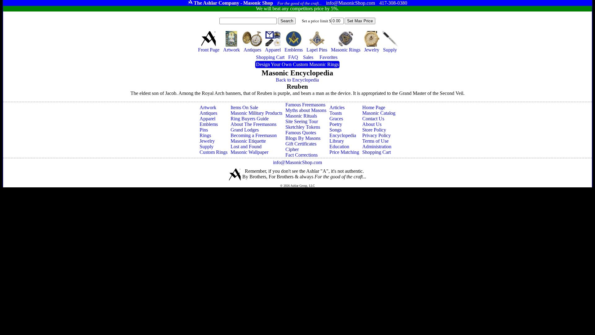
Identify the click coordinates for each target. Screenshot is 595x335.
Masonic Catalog (378, 113)
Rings (205, 135)
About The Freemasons (253, 124)
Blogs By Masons (302, 138)
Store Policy (374, 129)
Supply (207, 146)
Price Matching (344, 152)
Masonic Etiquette (248, 141)
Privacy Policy (376, 135)
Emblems (209, 124)
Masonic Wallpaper (249, 152)
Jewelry (207, 141)
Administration (376, 146)
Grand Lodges (245, 129)
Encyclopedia (342, 135)
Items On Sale (244, 107)
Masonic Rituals (301, 115)
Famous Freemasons (305, 104)
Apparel (207, 118)
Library (336, 141)
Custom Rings (213, 152)
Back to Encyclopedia (297, 80)
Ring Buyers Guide (250, 118)
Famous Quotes (300, 132)
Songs (335, 129)
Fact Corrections (301, 155)
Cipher (292, 149)
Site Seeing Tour (301, 121)
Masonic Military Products (256, 113)
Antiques (208, 113)
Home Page (373, 107)
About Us (371, 124)
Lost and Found (246, 146)
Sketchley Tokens (302, 127)
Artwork (208, 107)
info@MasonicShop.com (297, 162)
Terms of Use (375, 141)
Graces (336, 118)
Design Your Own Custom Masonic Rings (297, 64)
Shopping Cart (376, 152)
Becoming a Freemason (254, 135)
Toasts (335, 113)
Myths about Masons (305, 110)
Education (339, 146)
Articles (337, 107)
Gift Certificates (300, 143)
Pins (204, 129)
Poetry (335, 124)
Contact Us (373, 118)
